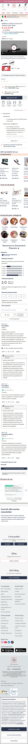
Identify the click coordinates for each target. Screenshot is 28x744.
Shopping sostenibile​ (6, 596)
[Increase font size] (24, 110)
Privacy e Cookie (19, 618)
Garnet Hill (19, 683)
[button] (3, 6)
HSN (2, 683)
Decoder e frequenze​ (20, 604)
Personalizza (14, 741)
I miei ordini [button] (21, 544)
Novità (8, 13)
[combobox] (12, 9)
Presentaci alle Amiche (6, 599)
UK (11, 666)
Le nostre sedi (4, 630)
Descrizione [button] (6, 113)
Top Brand (15, 13)
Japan (19, 666)
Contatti (17, 591)
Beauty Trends (4, 604)
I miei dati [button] (7, 544)
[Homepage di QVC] (1, 21)
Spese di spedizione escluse (16, 32)
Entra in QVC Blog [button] (14, 577)
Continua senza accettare (14, 735)
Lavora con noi (4, 623)
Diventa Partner (5, 620)
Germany (15, 666)
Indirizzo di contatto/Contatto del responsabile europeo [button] (12, 145)
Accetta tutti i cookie (14, 729)
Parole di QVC (4, 591)
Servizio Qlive (18, 633)
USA (8, 666)
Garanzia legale (19, 635)
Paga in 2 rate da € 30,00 (11, 33)
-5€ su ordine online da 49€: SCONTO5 (14, 1)
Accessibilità (18, 630)
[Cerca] (25, 9)
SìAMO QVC (4, 602)
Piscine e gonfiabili (5, 611)
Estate (21, 13)
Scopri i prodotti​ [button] (14, 561)
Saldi (3, 13)
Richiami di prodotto (20, 594)
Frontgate (14, 683)
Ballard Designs (7, 683)
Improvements (10, 685)
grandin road (3, 685)
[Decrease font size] (26, 110)
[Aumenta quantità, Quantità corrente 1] (7, 81)
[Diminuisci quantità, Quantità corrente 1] (2, 81)
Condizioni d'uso (19, 620)
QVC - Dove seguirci (6, 588)
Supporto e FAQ (19, 588)
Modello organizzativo (6, 633)
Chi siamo (3, 618)
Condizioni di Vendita (20, 623)
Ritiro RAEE (18, 596)
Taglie (2, 594)
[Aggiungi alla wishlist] (25, 97)
